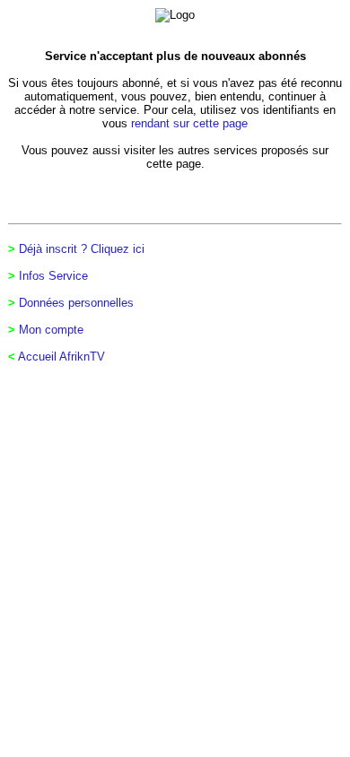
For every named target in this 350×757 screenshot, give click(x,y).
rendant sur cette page (189, 123)
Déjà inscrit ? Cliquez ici (81, 249)
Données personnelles (76, 302)
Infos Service (53, 276)
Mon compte (51, 329)
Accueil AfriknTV (61, 356)
